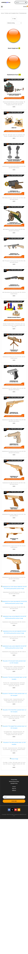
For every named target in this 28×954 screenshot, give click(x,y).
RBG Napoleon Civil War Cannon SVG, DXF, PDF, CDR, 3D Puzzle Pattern (14, 230)
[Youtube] (15, 809)
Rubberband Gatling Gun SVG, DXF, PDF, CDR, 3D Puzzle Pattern (14, 357)
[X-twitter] (12, 809)
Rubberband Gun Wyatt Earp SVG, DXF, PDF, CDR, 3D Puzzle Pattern (14, 607)
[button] (2, 6)
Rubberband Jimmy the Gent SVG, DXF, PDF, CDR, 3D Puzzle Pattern (14, 637)
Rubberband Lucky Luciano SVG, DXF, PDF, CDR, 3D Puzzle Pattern (14, 652)
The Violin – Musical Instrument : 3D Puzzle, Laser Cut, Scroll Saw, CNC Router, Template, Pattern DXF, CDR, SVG (14, 749)
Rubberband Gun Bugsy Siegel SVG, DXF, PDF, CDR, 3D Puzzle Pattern (14, 515)
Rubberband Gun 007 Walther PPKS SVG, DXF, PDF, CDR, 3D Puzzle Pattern (14, 389)
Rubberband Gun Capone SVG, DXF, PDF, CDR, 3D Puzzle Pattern (14, 546)
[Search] (25, 2)
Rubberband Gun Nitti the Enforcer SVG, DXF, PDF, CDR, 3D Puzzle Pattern (14, 578)
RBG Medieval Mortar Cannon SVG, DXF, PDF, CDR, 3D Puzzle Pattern (13, 198)
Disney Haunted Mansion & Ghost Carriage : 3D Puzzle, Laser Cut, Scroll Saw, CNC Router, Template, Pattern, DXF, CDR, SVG (14, 103)
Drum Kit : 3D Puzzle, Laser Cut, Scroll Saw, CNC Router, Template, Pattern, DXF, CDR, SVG (14, 135)
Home (2, 13)
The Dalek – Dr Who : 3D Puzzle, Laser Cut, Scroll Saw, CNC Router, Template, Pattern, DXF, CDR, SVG (14, 764)
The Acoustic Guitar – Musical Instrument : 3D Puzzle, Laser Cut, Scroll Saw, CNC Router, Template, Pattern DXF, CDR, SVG (14, 668)
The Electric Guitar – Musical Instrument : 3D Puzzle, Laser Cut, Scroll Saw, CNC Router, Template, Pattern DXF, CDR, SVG (13, 700)
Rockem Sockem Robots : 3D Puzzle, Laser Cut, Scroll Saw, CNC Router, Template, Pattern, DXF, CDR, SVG (14, 325)
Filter (15, 18)
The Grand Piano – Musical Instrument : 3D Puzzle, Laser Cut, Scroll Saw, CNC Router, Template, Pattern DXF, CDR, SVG (14, 717)
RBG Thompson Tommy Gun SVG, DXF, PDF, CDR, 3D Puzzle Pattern (14, 261)
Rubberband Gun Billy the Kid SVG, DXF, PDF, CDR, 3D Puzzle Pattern (14, 483)
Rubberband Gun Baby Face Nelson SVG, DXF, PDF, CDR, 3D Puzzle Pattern (14, 420)
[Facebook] (9, 809)
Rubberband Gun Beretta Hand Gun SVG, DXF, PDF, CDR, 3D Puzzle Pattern (14, 452)
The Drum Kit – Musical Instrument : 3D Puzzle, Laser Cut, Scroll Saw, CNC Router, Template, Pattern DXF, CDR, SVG (14, 684)
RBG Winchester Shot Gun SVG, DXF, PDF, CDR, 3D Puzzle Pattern (14, 293)
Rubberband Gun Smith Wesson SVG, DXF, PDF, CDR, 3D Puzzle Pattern (14, 593)
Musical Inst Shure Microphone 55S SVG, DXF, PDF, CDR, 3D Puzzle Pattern (14, 167)
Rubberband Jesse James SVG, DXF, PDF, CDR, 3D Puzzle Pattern (14, 622)
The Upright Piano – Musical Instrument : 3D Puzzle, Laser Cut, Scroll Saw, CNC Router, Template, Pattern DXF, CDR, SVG (14, 733)
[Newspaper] (19, 809)
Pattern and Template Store (11, 13)
